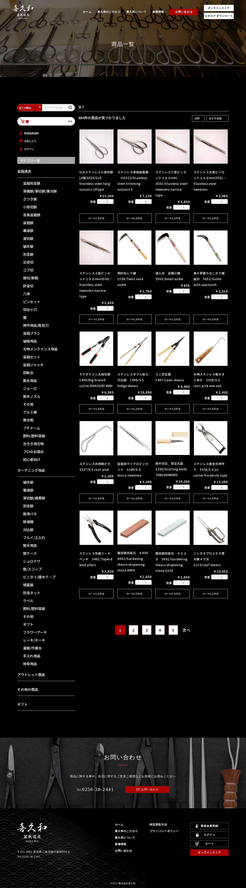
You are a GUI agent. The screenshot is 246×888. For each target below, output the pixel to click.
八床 (26, 293)
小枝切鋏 (30, 206)
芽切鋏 (28, 238)
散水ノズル (31, 396)
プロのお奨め (33, 451)
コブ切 (28, 269)
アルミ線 (30, 412)
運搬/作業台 (32, 647)
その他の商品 (27, 689)
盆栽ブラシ (31, 333)
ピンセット (31, 301)
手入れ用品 (31, 655)
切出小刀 (30, 309)
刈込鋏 (28, 529)
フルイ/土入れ (34, 537)
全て (81, 107)
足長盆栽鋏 (31, 214)
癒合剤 (28, 419)
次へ (186, 630)
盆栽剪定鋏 (31, 183)
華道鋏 (28, 230)
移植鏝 (28, 521)
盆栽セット (31, 356)
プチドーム (31, 427)
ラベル (28, 600)
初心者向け (31, 459)
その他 (28, 404)
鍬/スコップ (32, 568)
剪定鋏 (28, 254)
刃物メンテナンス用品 (40, 348)
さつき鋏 (30, 198)
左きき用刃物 (33, 443)
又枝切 (28, 262)
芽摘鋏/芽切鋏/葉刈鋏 (40, 191)
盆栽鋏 (28, 222)
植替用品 (30, 340)
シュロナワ (31, 561)
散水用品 (30, 380)
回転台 (28, 372)
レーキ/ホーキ (34, 640)
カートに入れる (96, 218)
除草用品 (30, 663)
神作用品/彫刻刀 (36, 325)
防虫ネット (31, 592)
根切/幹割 (30, 277)
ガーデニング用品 (31, 470)
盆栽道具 (24, 171)
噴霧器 (28, 584)
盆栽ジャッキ (33, 364)
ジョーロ (30, 388)
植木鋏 (28, 246)
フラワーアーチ (35, 632)
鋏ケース (30, 553)
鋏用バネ (30, 513)
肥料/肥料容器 (34, 435)
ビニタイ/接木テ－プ (39, 576)
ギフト (28, 624)
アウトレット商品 (31, 674)
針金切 (28, 285)
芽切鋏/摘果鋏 (34, 497)
